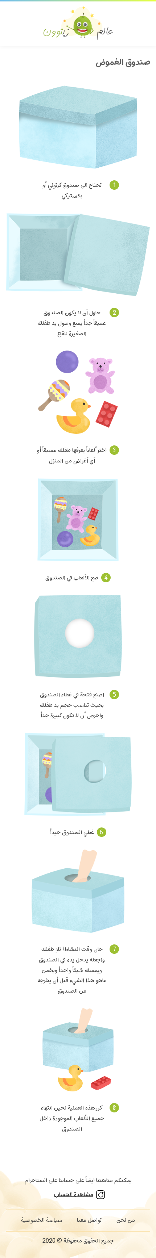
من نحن (125, 1220)
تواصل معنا (89, 1220)
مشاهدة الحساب (73, 1194)
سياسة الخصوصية (41, 1220)
